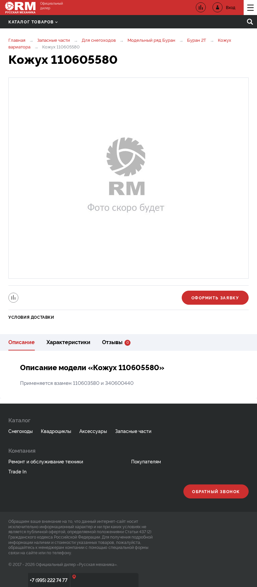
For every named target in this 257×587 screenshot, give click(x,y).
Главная (16, 40)
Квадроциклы (56, 431)
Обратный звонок (216, 491)
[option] (128, 178)
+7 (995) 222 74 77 (49, 580)
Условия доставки (31, 317)
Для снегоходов (99, 40)
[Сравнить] (13, 298)
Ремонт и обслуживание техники (45, 461)
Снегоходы (20, 431)
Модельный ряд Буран (151, 40)
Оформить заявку (215, 297)
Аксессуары (93, 431)
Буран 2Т (196, 40)
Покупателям (146, 461)
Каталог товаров (31, 21)
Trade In (17, 471)
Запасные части (53, 40)
